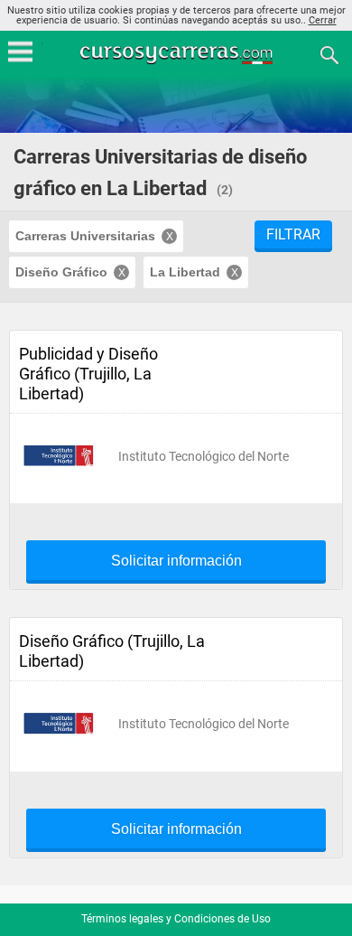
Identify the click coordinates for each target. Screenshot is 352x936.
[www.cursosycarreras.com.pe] (177, 53)
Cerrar (323, 20)
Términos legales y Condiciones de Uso (176, 919)
